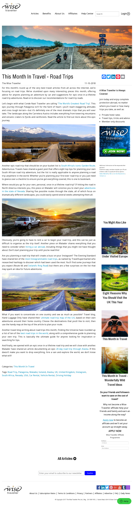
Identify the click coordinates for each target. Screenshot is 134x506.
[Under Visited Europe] (115, 241)
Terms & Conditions (66, 493)
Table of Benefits (104, 174)
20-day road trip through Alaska (72, 348)
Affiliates (72, 13)
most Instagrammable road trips (41, 258)
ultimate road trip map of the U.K (58, 317)
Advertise (108, 493)
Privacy (80, 493)
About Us (59, 13)
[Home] (11, 7)
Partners (89, 493)
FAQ (116, 493)
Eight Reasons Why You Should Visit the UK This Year (115, 297)
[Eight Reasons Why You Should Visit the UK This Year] (115, 278)
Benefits (47, 13)
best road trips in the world (34, 333)
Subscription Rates (47, 493)
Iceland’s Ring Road (38, 265)
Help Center (87, 13)
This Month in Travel (114, 339)
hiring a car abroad (35, 246)
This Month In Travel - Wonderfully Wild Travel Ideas (115, 380)
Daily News (125, 493)
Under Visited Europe (115, 256)
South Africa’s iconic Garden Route (78, 165)
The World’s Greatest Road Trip (74, 103)
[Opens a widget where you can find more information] (124, 501)
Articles (35, 13)
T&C (111, 174)
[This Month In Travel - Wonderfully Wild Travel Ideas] (115, 360)
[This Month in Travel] (115, 323)
